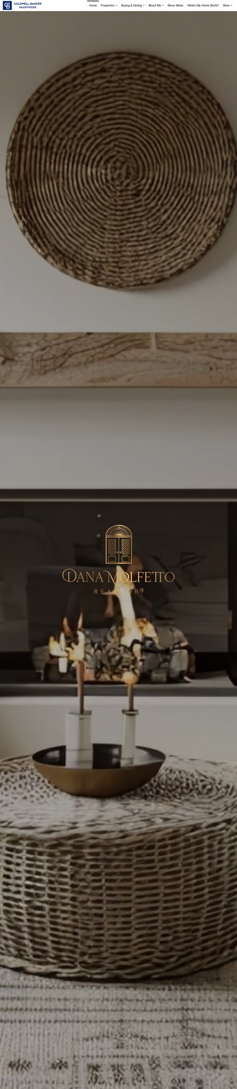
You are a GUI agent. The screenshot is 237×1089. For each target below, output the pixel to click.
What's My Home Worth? (203, 5)
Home (93, 5)
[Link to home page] (24, 5)
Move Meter (175, 5)
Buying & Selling (133, 7)
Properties (109, 7)
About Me (156, 7)
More (228, 7)
